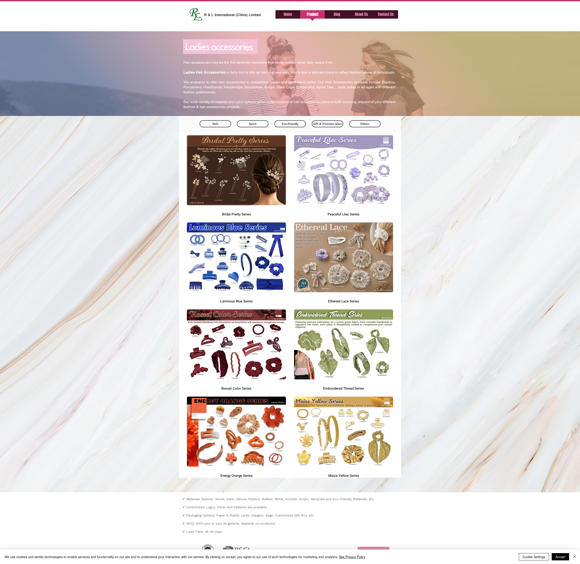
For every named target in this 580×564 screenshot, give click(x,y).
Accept (560, 556)
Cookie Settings (534, 556)
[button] (337, 16)
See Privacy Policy (352, 556)
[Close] (574, 556)
